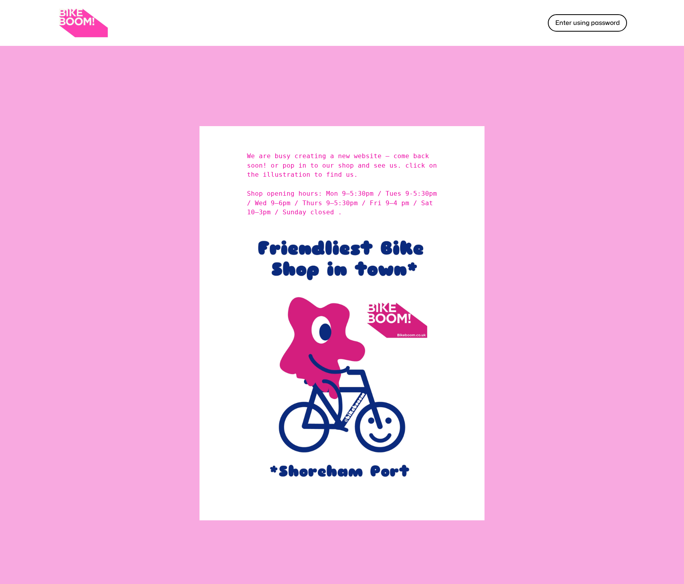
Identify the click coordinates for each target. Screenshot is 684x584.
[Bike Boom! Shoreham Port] (83, 23)
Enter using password (587, 22)
